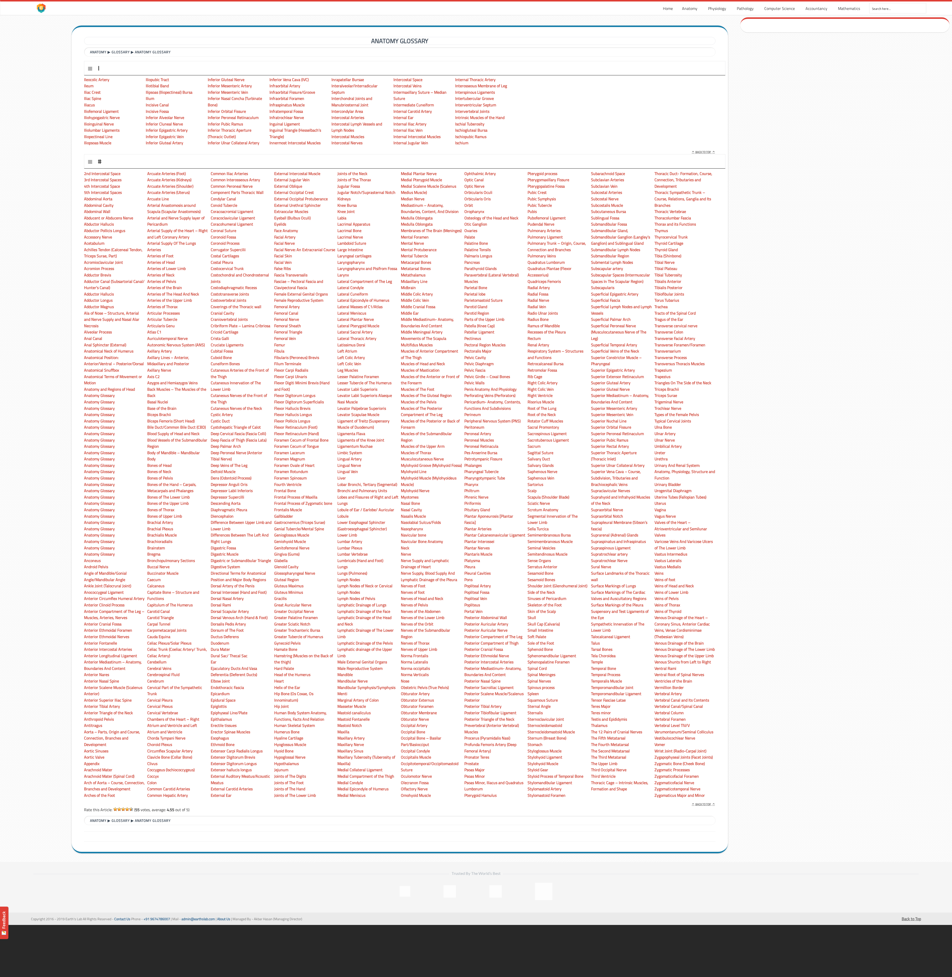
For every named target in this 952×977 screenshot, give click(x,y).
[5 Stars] (131, 809)
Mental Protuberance (419, 250)
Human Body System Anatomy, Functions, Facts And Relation (300, 716)
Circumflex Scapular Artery (170, 751)
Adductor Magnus (99, 307)
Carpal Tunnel (158, 624)
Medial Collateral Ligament (360, 770)
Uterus (660, 503)
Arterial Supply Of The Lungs (171, 243)
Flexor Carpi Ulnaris (290, 377)
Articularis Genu (161, 326)
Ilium (150, 98)
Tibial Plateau (665, 268)
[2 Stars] (119, 809)
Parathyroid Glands (480, 268)
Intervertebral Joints (472, 111)
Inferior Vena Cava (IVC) (289, 80)
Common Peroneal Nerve (232, 186)
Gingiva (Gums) (286, 554)
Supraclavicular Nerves (610, 491)
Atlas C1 (154, 332)
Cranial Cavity (222, 313)
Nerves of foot (413, 592)
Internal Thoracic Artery (475, 80)
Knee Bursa (347, 205)
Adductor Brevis (97, 275)
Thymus (661, 231)
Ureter (659, 453)
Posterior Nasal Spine (482, 681)
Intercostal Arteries (347, 117)
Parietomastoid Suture (483, 300)
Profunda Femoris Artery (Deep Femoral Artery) (490, 747)
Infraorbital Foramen (286, 98)
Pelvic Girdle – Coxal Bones (487, 377)
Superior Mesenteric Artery (614, 408)
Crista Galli (220, 338)
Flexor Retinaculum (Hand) (296, 434)
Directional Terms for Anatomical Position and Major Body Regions (238, 576)
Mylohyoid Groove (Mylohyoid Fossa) (431, 465)
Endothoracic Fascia (227, 687)
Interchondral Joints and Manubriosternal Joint (351, 101)
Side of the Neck (541, 592)
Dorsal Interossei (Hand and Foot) (239, 592)
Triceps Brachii (666, 389)
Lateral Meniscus (351, 313)
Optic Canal (474, 180)
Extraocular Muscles (291, 211)
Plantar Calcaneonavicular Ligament (494, 535)
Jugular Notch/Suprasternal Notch (366, 192)
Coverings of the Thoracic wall (236, 307)
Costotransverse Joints (230, 294)
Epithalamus (221, 719)
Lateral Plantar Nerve (355, 319)
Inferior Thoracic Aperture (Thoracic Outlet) (229, 133)
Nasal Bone (410, 503)
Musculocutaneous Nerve (422, 459)
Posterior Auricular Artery (486, 624)
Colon (152, 783)
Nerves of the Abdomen (421, 611)
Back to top (703, 152)
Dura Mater (220, 649)
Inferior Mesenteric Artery (230, 86)
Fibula (279, 351)
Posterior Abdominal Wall (485, 618)
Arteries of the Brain (164, 288)
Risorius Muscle (541, 402)
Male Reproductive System (360, 668)
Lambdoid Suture (351, 243)
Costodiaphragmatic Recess (234, 288)
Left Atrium (347, 351)
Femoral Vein (285, 338)
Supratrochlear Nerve (609, 560)
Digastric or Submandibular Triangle (241, 560)
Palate (469, 237)
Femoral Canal (286, 313)
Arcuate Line (158, 199)
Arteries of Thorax (162, 307)
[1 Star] (115, 809)
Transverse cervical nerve (675, 326)
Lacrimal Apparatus (353, 224)
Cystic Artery (222, 414)
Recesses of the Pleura (547, 332)
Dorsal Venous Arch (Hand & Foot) (239, 618)
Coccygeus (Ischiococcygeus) (171, 770)
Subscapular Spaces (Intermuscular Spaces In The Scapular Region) (620, 278)
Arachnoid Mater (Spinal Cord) (109, 776)
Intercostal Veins (407, 86)
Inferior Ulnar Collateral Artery (233, 143)
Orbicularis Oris (477, 199)
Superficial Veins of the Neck (615, 351)
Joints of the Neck (352, 174)
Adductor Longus (98, 300)
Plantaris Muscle (478, 554)
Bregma (153, 554)
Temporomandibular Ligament (616, 694)
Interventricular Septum (475, 105)
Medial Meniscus (351, 795)
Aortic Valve (94, 757)
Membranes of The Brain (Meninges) (431, 231)
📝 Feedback (4, 923)
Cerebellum (156, 662)
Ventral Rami (665, 668)
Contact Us (122, 919)
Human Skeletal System (294, 725)
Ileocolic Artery (96, 80)
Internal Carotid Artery (412, 111)
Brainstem (156, 548)
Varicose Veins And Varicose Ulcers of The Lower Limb (683, 544)
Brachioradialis (159, 541)
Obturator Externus (417, 700)
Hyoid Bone (284, 751)
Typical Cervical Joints (672, 421)
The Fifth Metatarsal (608, 738)
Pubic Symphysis (542, 199)
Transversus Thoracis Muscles (679, 364)
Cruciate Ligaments (227, 345)
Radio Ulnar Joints (543, 313)
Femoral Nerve (286, 319)
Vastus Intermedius (670, 554)
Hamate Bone (285, 649)
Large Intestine (350, 250)
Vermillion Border (669, 687)
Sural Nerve (601, 567)
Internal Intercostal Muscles (417, 137)
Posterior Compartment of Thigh (491, 643)
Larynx (343, 275)
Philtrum (471, 491)
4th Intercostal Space (102, 186)
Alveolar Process (98, 332)
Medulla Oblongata (417, 218)
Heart (279, 681)
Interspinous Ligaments (475, 92)
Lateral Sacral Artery (355, 332)
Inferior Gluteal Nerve (226, 80)
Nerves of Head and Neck (422, 598)
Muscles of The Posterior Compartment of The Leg (422, 411)
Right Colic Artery (543, 383)
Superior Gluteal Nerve (610, 389)
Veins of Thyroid (667, 611)
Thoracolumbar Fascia (672, 218)
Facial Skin (283, 256)
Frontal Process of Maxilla (295, 497)
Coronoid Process (225, 243)
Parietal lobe (474, 294)
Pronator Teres (476, 757)
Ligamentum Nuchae (355, 446)
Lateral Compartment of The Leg (364, 281)
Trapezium (663, 370)
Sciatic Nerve (539, 503)
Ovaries (470, 231)
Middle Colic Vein (415, 300)
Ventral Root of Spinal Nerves (679, 675)
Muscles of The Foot (417, 389)
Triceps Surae (665, 395)
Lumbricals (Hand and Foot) (360, 560)
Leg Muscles (347, 370)
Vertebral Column (669, 713)
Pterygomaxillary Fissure (548, 180)
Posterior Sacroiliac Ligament (489, 687)
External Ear (221, 795)
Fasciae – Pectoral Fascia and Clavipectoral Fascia (298, 284)
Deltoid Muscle (223, 471)
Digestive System (225, 567)
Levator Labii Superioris (357, 389)
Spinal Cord (537, 668)
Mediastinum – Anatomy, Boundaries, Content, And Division (430, 208)
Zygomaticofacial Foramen (676, 776)
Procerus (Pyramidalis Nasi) (487, 738)
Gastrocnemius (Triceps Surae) (299, 522)
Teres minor (601, 713)
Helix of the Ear (287, 687)
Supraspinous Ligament (611, 548)
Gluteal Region (286, 580)
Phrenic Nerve (476, 497)
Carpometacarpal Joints (166, 630)
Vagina (660, 510)
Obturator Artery (415, 694)
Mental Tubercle (414, 256)
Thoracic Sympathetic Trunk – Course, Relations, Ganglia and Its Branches (682, 198)
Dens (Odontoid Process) (231, 478)
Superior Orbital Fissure (611, 427)
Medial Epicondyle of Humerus (362, 789)
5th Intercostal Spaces (103, 192)
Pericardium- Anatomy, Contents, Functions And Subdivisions (492, 405)
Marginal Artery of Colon (358, 700)
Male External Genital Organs (362, 662)
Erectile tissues (224, 725)
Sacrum (534, 446)
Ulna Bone (663, 427)
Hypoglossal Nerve (289, 757)
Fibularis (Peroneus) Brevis (296, 357)
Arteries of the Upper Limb (169, 300)
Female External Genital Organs (301, 294)
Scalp (532, 491)
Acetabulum (94, 243)
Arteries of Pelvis (161, 281)
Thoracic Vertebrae (670, 211)
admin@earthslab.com (198, 919)
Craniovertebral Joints (229, 319)
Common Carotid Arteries (168, 789)
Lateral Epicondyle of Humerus (363, 300)
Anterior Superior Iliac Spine (108, 700)
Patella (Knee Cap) (479, 326)
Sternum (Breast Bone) (547, 738)
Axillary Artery (159, 351)
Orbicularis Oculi (478, 192)
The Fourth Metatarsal (610, 744)
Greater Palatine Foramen (296, 618)
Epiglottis (219, 706)
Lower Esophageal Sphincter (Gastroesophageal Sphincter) (362, 525)
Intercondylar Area (347, 111)
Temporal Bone (603, 668)
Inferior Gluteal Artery (164, 143)
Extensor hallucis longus (231, 770)
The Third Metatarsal (608, 757)
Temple (597, 662)
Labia (341, 218)
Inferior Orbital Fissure (227, 111)
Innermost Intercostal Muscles (295, 143)
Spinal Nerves (539, 681)
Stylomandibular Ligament (550, 783)
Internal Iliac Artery (409, 124)
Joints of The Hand (289, 789)
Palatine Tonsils (477, 250)
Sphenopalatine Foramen (549, 662)
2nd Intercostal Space (102, 174)
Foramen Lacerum (289, 453)
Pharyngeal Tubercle (481, 471)
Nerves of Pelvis (414, 605)
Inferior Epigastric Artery (167, 130)
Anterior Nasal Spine (101, 681)
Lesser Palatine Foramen (358, 377)
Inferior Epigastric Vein (165, 137)
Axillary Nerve (159, 370)
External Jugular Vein (292, 180)
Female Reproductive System (298, 300)
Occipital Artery (414, 725)
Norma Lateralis (414, 662)
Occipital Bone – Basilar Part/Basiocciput (421, 741)
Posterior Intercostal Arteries (488, 662)
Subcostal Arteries (606, 192)
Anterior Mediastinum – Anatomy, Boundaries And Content (113, 665)
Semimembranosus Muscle (550, 541)
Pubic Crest (537, 192)
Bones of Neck (159, 471)
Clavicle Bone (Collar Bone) (169, 757)
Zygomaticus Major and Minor (679, 795)
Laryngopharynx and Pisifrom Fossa (367, 268)
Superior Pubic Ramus (609, 440)
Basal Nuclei (157, 402)
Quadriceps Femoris (544, 281)
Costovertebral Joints (228, 300)
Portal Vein (473, 611)
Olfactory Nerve (414, 789)
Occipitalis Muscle (416, 757)
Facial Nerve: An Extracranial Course (304, 250)
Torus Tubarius (666, 300)
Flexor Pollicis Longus (292, 421)
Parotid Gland (475, 307)
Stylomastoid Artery (545, 789)
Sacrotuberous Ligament (548, 440)
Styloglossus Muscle (545, 751)
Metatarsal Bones (416, 268)
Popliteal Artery (477, 586)
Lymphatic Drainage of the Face (363, 611)
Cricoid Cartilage (224, 332)
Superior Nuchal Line (608, 421)
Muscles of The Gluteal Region (426, 395)
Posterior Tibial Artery (483, 706)
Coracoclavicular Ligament (233, 218)
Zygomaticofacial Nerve (674, 783)
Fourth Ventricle (287, 484)
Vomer (659, 744)
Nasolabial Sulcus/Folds (421, 522)
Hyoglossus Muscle (290, 744)
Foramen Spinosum (290, 478)
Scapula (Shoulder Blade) (548, 497)
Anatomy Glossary (99, 395)
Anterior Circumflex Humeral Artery (114, 598)
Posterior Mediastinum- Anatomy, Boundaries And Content (493, 671)
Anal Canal (93, 338)
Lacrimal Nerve (350, 237)
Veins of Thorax (667, 605)
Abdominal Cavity (99, 205)
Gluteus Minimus (288, 592)
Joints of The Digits (290, 776)
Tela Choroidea (603, 656)
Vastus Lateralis (668, 560)
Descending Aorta (225, 503)
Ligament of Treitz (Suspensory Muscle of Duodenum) (363, 424)
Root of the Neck (542, 414)
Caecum (154, 580)
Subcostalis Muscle (607, 205)
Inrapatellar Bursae (347, 80)
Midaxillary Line (414, 281)
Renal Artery (538, 345)
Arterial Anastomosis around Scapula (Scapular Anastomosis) (174, 208)
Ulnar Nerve (664, 440)
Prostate (471, 764)
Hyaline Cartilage (288, 738)
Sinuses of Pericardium (547, 598)
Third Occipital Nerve (608, 770)
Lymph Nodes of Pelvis (356, 598)
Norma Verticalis (415, 675)
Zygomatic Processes (672, 770)
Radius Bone (538, 319)
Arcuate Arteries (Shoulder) (170, 186)
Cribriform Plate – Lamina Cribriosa (240, 326)
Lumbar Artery (349, 541)
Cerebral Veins (159, 668)
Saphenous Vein (541, 478)
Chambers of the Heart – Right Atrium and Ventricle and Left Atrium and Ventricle (173, 725)
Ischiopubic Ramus (470, 137)
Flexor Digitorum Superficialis (299, 402)
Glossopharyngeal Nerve (294, 573)
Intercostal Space (407, 80)
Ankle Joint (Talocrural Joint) (107, 586)
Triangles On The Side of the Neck (682, 383)
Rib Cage (535, 377)
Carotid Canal (158, 611)
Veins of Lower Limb (671, 592)
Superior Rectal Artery (610, 446)
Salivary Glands (541, 465)
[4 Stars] (127, 809)
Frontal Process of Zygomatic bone (303, 503)
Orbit (468, 205)
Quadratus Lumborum (546, 262)
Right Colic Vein (541, 389)
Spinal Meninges (541, 675)
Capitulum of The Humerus (170, 605)
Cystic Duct (220, 421)
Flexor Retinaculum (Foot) (295, 427)
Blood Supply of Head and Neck (173, 434)
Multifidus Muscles (417, 345)
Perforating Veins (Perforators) (489, 395)
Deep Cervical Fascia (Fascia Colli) (238, 434)
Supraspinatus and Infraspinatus (618, 541)
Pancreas (472, 262)
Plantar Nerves (477, 548)
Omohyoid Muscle (416, 795)
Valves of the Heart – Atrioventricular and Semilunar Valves (680, 528)
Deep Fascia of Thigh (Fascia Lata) (239, 440)
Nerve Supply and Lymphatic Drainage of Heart (425, 564)
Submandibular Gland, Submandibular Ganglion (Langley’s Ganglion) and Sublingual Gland (620, 237)
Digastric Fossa (223, 548)
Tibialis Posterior (668, 288)
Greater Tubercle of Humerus (298, 637)
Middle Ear (410, 313)
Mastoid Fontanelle (353, 719)
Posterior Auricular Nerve (485, 630)
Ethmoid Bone (223, 744)
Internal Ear (403, 117)
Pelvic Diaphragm (479, 364)
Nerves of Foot (413, 586)
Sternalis (535, 713)
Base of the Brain (162, 408)
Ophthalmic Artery (480, 174)
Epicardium (220, 694)
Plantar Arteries (477, 529)
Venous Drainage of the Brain (679, 643)
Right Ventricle (540, 395)
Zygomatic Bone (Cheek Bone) (679, 764)
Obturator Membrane (419, 713)
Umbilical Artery (668, 446)
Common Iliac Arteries (229, 174)
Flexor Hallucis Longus (293, 414)
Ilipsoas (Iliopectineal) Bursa (169, 92)
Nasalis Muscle (413, 516)
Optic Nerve (474, 186)
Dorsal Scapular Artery (230, 611)
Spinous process (541, 687)
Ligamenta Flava (351, 434)
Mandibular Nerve (352, 681)
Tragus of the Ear (668, 319)
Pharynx (471, 484)
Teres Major (601, 706)
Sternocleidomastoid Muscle (551, 732)
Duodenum (220, 643)
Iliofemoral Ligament (101, 111)
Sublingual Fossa (605, 218)
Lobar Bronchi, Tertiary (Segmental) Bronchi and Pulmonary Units (367, 487)
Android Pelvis (96, 567)
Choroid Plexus (159, 744)
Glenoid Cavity (286, 567)
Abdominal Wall (97, 211)
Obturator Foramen (417, 706)
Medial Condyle (350, 783)
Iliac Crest (92, 92)
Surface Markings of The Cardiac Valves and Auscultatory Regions (618, 595)
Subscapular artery (607, 268)
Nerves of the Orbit (417, 624)
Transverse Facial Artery (674, 338)
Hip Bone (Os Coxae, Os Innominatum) (293, 697)
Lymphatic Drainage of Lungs (361, 605)
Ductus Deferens (225, 637)
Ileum (88, 86)
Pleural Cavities (477, 573)
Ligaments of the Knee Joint (360, 440)
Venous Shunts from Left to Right (682, 662)
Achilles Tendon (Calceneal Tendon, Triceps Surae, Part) (113, 253)
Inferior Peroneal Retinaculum (233, 117)
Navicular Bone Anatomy (422, 541)
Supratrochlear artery (609, 554)
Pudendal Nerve (541, 224)
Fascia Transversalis (290, 275)
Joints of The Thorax (354, 180)
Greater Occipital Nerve (294, 611)
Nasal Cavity (411, 510)
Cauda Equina (158, 637)
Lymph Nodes (348, 580)
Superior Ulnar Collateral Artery (618, 465)
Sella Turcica (538, 529)
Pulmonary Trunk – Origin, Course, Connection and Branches (557, 246)
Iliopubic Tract (157, 80)
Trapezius (662, 377)
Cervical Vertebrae (162, 713)
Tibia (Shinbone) (667, 256)
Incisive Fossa (157, 111)
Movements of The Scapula (423, 338)
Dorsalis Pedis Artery (228, 624)
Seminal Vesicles (541, 548)
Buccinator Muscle (162, 573)
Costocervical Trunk (227, 268)
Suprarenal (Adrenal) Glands (614, 535)
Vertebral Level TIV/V (672, 725)
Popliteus (472, 605)
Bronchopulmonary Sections (171, 560)
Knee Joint (346, 211)
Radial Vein (537, 307)
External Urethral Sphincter (297, 205)
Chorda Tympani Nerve (166, 738)
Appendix (91, 764)
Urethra (661, 459)
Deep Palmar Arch (226, 446)
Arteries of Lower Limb (166, 268)
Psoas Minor (474, 776)
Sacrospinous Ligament (547, 434)
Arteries (154, 250)
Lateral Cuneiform (352, 294)
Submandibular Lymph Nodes (615, 250)
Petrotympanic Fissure (483, 459)
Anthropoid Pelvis (99, 719)
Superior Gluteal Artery (610, 383)
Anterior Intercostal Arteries (108, 649)
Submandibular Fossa (609, 224)
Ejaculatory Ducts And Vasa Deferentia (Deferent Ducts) (234, 671)
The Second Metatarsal (610, 751)
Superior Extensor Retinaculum (617, 377)
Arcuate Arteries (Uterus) (168, 192)
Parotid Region (476, 313)
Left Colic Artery (351, 357)
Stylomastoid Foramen (546, 795)
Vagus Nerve (665, 516)
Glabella (281, 560)
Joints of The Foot (289, 783)
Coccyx (153, 776)
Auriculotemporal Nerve (167, 338)
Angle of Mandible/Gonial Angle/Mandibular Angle (105, 576)
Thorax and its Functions (675, 224)
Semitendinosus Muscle (547, 554)
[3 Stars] (123, 809)
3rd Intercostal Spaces (102, 180)
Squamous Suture (543, 700)
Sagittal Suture (540, 453)
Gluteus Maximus (288, 586)
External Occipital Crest (294, 192)
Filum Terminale (287, 364)
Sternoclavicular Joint (546, 719)
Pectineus (472, 338)
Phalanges (473, 465)
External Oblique (288, 186)
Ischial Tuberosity (469, 124)
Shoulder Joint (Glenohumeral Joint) (557, 586)
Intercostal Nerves (346, 143)
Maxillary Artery (351, 738)
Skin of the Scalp (542, 611)
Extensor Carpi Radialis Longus (237, 751)
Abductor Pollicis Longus (104, 231)
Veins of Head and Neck (674, 586)
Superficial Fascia (605, 300)
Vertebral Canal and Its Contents (681, 700)
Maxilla (343, 732)
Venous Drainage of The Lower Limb (684, 649)
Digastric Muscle (224, 554)
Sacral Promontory (543, 427)
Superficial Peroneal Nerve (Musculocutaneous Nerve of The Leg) (618, 332)
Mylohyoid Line (413, 471)
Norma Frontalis (414, 656)
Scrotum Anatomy (543, 510)
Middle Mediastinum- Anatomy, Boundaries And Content (427, 322)
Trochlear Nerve (667, 408)
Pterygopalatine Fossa (546, 186)
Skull (532, 618)
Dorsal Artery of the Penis (232, 586)
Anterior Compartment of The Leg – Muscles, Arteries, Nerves (114, 614)
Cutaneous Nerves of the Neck (236, 408)
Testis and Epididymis (609, 719)
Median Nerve (412, 199)
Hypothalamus (286, 764)
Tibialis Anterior (667, 281)
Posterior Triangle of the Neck (489, 719)
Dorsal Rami (221, 605)
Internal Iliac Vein (408, 130)
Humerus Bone (286, 732)
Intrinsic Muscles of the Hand (480, 117)
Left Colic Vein (349, 364)
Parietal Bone (475, 288)
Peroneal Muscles (479, 440)
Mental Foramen (415, 237)
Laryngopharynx (351, 262)
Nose (405, 681)
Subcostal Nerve (605, 199)
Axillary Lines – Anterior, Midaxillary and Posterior (168, 361)
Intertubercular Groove (474, 98)
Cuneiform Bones (225, 364)
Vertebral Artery (668, 694)
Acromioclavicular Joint (103, 262)
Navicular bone (413, 535)
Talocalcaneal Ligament (610, 637)
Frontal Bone (285, 491)
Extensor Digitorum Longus (234, 764)
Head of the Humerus (292, 675)
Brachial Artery (160, 522)
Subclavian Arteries (607, 180)
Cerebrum (155, 681)
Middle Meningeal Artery (422, 332)
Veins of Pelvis (666, 598)
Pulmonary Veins (542, 256)
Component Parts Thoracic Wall (237, 192)
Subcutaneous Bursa (608, 211)
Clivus (152, 764)
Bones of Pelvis (160, 478)
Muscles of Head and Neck (423, 364)
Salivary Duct (539, 459)
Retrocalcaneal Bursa (546, 364)
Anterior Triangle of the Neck (108, 713)
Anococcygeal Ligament (104, 592)
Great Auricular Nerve (292, 605)
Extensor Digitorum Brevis (233, 757)
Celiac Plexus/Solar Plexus (169, 643)
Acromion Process (99, 268)
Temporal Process (605, 675)
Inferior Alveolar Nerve (165, 117)
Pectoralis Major (478, 351)
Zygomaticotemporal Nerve (677, 789)
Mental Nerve (412, 243)
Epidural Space (223, 700)
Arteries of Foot (160, 256)
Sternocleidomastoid (545, 725)
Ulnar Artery (665, 434)
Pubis (532, 211)
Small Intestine (540, 630)
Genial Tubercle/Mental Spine (299, 529)
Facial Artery (285, 237)
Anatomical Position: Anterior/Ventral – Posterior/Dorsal (114, 361)
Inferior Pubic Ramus (225, 124)
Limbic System (349, 453)
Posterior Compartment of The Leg (493, 637)
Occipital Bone (413, 732)
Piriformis (472, 503)
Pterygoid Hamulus (480, 795)
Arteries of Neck (161, 275)
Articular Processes (163, 313)
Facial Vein (283, 262)
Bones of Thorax (160, 510)
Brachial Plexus (160, 529)
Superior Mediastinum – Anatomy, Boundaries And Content (620, 398)
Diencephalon (222, 516)
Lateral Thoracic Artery (356, 338)
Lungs (342, 567)
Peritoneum (474, 427)
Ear (213, 662)
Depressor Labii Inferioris (232, 491)
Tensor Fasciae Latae (608, 700)
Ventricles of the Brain (673, 681)
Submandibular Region (610, 256)
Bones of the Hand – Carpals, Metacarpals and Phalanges (171, 487)
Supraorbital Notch (607, 516)
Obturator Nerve (415, 719)
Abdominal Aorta (98, 199)
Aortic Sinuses (96, 751)
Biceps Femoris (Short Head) (171, 421)
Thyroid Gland (666, 250)
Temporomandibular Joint (612, 687)
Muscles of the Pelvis (418, 402)
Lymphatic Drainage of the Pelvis (365, 643)
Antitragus (93, 725)
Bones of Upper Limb (164, 516)
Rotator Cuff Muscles (545, 421)
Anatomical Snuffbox (101, 370)
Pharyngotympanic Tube (484, 478)
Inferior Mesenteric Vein (228, 92)
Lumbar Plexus (349, 548)
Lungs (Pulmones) (352, 573)
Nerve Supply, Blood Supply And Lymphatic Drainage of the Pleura (429, 576)
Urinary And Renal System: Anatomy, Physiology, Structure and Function (684, 471)
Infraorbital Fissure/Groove (292, 92)
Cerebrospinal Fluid (163, 675)
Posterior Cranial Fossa (483, 649)
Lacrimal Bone (349, 231)
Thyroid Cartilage (668, 243)
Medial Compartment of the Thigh (365, 776)
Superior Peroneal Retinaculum (617, 434)
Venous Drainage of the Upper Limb (684, 656)
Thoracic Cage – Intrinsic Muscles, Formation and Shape (619, 786)
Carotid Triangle (160, 618)
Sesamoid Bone (540, 573)
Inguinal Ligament (284, 124)
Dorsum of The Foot (227, 630)
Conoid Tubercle (224, 205)
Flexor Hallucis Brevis (292, 408)
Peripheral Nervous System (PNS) (492, 421)
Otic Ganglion (475, 224)
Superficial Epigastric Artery (614, 294)
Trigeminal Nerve (668, 402)
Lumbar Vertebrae (352, 554)
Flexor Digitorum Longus (294, 395)
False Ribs (282, 268)
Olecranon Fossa (415, 783)
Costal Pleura (222, 262)
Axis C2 (153, 377)
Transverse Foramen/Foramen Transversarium (679, 348)
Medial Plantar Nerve (419, 174)
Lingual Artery (349, 459)
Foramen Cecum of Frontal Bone (301, 440)
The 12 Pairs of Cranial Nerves (616, 732)
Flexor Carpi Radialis (291, 370)
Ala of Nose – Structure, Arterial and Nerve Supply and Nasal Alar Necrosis (111, 319)
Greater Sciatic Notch (292, 624)
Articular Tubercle (162, 319)
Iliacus (89, 105)
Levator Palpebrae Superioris (361, 408)
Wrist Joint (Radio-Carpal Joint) (680, 751)
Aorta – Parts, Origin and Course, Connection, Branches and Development (112, 738)
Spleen (533, 694)
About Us (223, 919)
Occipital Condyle (415, 751)
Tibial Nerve (664, 262)
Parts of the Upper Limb (484, 319)
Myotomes (409, 497)
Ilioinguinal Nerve (99, 124)
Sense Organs (539, 560)
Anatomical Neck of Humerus (108, 351)
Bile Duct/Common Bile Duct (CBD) (176, 427)
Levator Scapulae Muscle (358, 414)
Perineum (472, 414)
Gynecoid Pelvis (287, 643)
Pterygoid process (542, 174)
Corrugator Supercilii (228, 250)
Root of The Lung (542, 408)
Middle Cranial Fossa (418, 307)
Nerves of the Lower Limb (422, 618)
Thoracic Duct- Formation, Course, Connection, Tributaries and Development (683, 180)
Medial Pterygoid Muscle (421, 180)
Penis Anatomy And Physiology (490, 389)
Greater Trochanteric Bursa (297, 630)
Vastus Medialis (667, 567)
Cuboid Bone (221, 357)
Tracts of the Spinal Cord (675, 313)
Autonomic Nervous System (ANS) (176, 345)
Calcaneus (155, 586)
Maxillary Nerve (350, 744)
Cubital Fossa (222, 351)
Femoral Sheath (287, 326)
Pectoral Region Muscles (485, 345)
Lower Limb (347, 535)
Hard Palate (284, 668)
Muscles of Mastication (420, 370)
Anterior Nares (96, 675)
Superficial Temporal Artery (614, 345)
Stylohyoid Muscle (543, 764)
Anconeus (92, 560)
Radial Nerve (538, 300)
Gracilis (280, 598)
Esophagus (220, 738)
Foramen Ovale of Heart (294, 465)
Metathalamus (413, 275)
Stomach (535, 744)
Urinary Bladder (667, 484)
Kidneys (344, 199)
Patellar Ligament (479, 332)
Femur (279, 345)
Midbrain (408, 288)
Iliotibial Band (157, 86)
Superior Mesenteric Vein (612, 414)
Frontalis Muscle (288, 510)
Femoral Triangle (288, 332)
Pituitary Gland (477, 510)
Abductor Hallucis (99, 224)
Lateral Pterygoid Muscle (358, 326)
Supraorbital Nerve (607, 510)
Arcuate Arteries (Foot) (166, 174)
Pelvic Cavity (475, 357)
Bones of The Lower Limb (168, 497)
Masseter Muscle (351, 706)
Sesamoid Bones (541, 580)
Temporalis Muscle (606, 681)
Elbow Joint (220, 681)
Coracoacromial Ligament (232, 211)
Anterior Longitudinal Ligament (110, 656)
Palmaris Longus (478, 256)
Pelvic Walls (474, 383)
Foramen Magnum (289, 459)
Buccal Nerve (158, 567)
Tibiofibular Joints (669, 294)
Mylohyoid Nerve (415, 491)
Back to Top (911, 919)
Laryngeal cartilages (354, 256)
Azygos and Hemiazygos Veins (172, 383)
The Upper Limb (604, 764)
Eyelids (280, 224)
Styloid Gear (538, 770)
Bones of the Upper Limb (168, 503)
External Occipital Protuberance (301, 199)
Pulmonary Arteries (544, 231)
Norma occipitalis (415, 668)
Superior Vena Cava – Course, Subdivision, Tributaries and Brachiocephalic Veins (616, 478)
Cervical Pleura (160, 700)
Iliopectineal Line (98, 137)
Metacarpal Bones (416, 262)
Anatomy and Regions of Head (109, 389)
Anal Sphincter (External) (105, 345)
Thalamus (599, 725)
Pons (468, 580)
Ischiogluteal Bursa (471, 130)
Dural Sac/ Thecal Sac (229, 656)
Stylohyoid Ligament (545, 757)
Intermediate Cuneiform (413, 105)
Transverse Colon (668, 332)
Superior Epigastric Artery (613, 370)
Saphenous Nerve (542, 471)
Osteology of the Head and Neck (491, 218)
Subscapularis (602, 288)
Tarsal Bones (601, 649)
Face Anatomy (286, 231)
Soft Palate (537, 637)
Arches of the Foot (99, 795)
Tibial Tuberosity (668, 275)
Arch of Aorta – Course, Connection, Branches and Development (114, 786)
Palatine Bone (476, 243)
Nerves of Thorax (415, 643)
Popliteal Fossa (476, 592)
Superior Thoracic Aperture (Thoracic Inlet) (614, 456)
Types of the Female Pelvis (676, 414)
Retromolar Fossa (542, 370)
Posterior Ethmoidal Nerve (486, 656)
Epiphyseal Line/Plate (229, 713)
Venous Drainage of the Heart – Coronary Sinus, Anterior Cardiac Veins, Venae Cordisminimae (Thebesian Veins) (682, 627)
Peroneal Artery (477, 434)
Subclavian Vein (604, 186)
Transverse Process (670, 357)
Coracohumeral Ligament (232, 224)
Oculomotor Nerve (416, 776)
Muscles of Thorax (416, 453)
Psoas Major (474, 770)
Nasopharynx (412, 529)
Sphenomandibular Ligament (552, 656)
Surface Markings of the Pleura (617, 605)
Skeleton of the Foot (545, 605)
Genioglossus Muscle (291, 535)
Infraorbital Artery (284, 86)
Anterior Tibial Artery (102, 706)
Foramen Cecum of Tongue (296, 446)
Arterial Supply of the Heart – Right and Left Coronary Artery (177, 234)
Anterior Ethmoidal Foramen (108, 630)
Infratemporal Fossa (286, 111)
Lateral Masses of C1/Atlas (360, 307)
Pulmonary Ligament (545, 237)
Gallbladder (283, 516)
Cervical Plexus (160, 706)
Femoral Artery (287, 307)
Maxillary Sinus (350, 751)
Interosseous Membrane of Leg (481, 86)
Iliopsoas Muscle (97, 143)
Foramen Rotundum (291, 471)
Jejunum (281, 770)
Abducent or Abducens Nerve (108, 218)
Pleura (469, 567)
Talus (595, 643)
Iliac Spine (92, 98)
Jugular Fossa (348, 186)
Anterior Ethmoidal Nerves (106, 637)
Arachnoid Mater (98, 770)
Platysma (472, 560)
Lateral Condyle (350, 288)
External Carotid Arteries (232, 789)
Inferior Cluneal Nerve (164, 124)
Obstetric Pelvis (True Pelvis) (425, 687)
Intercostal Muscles (347, 137)
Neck (405, 548)
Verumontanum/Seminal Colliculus (683, 732)
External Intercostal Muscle (297, 174)
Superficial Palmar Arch (611, 319)
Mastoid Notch (349, 725)
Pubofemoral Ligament (547, 218)
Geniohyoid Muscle (290, 541)
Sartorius (535, 484)
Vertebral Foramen (670, 719)
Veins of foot (664, 580)
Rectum (534, 338)
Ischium (461, 143)
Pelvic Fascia (474, 370)
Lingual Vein (347, 471)
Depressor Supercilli (227, 497)
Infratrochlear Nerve (286, 117)
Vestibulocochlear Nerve (674, 738)
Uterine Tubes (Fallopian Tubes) (680, 497)
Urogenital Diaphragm (672, 491)
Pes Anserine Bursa (480, 453)
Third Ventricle (603, 776)
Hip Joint (281, 706)
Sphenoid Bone (540, 649)
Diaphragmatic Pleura (229, 510)
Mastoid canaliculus (354, 713)
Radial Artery (539, 288)
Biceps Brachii (159, 414)
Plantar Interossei (479, 541)
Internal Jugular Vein (410, 143)
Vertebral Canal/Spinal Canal (678, 706)
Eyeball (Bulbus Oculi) (292, 218)
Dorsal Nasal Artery (227, 598)
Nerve (406, 554)
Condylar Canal (223, 199)
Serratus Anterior (542, 567)
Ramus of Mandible (544, 326)
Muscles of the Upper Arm (423, 446)
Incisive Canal (157, 105)
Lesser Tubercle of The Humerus (364, 383)
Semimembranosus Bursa (549, 535)
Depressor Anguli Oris (229, 484)
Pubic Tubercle (540, 205)
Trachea (661, 307)
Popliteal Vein (475, 598)
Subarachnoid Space (608, 174)
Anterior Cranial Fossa (102, 624)
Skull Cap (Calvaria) (544, 624)
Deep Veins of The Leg (229, 465)
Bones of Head (159, 465)
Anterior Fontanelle (100, 643)
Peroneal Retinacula (481, 446)
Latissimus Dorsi (351, 345)
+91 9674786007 (157, 919)
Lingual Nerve (349, 465)
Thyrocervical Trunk (671, 237)
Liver (341, 478)
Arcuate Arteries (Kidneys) (169, 180)
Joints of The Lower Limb (295, 795)
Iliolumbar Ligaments (101, 130)
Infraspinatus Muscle (287, 105)
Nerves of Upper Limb (419, 649)
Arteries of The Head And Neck (173, 294)
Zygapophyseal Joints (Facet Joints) (683, 757)
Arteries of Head (161, 262)
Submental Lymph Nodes (612, 262)
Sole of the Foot (541, 643)
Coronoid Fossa (223, 237)
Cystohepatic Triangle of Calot (236, 427)
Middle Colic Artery (417, 294)
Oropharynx (474, 211)
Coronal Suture (223, 231)
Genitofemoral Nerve (291, 548)
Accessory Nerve (98, 237)
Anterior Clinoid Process (104, 605)
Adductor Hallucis (99, 294)
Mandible (345, 675)
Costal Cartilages (225, 256)
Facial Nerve (284, 243)
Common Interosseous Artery (235, 180)
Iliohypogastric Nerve (102, 117)
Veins (658, 573)
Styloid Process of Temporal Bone (555, 776)
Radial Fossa (538, 294)
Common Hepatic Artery (167, 795)
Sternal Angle (539, 706)
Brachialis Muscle (162, 535)
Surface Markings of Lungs (613, 586)
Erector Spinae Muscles (230, 732)
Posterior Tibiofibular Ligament (490, 713)
